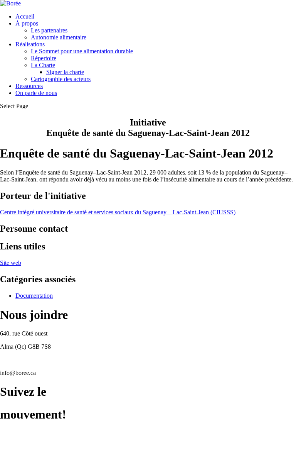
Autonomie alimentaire (58, 37)
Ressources (29, 86)
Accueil (24, 16)
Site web (10, 262)
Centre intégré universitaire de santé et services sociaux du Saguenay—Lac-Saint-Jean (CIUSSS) (117, 212)
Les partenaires (49, 30)
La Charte (43, 65)
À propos (26, 23)
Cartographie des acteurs (61, 79)
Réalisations (30, 44)
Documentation (34, 295)
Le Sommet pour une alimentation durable (82, 51)
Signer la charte (65, 72)
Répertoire (43, 58)
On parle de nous (36, 93)
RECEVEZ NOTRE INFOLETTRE (45, 446)
